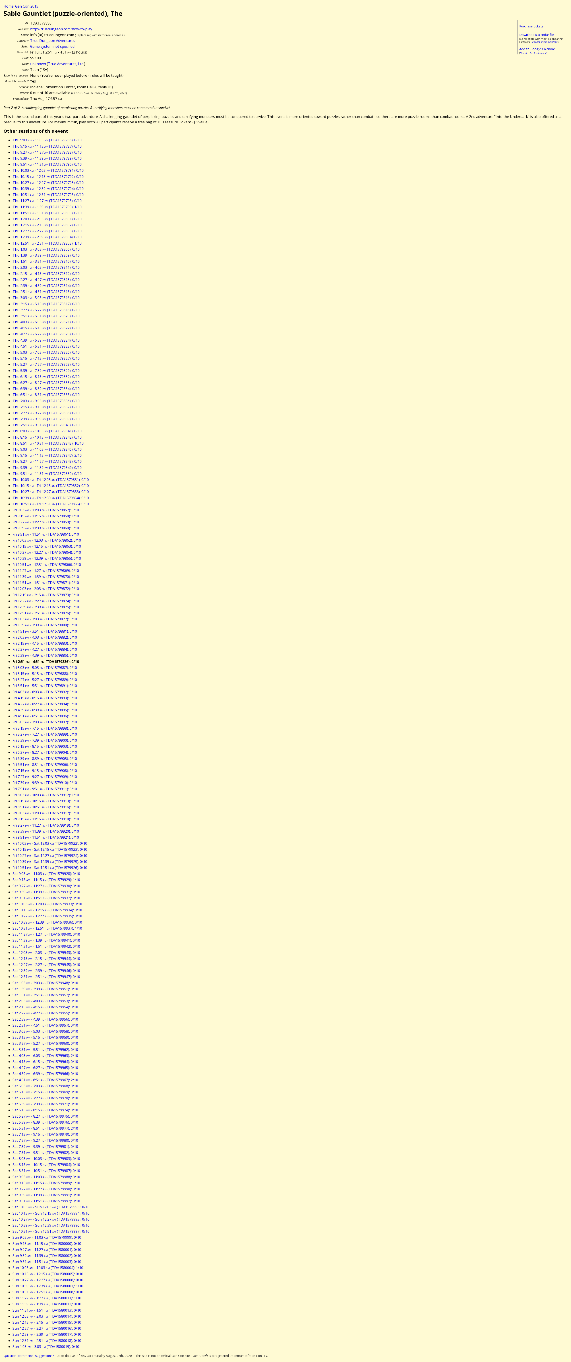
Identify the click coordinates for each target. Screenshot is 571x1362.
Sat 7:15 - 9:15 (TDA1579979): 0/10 (45, 1134)
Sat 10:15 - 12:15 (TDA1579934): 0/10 (47, 910)
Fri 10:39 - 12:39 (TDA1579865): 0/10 (46, 558)
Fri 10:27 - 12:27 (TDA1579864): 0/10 (46, 552)
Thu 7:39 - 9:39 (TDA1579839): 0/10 (46, 419)
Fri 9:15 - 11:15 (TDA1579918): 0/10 (45, 819)
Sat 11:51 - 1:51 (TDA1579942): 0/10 (46, 946)
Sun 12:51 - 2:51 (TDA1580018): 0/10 (46, 1340)
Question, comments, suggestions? (29, 1356)
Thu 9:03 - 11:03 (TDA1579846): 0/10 (47, 449)
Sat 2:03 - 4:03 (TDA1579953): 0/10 (45, 1001)
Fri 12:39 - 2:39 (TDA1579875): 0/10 (45, 607)
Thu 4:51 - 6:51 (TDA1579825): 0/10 (46, 346)
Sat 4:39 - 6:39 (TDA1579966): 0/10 (45, 1073)
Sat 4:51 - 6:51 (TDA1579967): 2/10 (45, 1079)
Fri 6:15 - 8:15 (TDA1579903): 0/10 (44, 746)
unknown (38, 63)
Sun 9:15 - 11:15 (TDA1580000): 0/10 (46, 1243)
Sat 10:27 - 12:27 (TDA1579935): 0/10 (47, 916)
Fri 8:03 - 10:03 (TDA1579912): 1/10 (45, 794)
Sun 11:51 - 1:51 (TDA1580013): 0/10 (46, 1310)
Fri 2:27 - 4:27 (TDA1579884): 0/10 (44, 649)
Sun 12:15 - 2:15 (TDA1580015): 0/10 (46, 1322)
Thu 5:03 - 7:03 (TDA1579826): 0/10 (46, 352)
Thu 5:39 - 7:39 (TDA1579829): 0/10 (46, 370)
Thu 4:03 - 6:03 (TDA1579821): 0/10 (46, 322)
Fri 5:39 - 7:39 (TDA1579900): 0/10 (44, 740)
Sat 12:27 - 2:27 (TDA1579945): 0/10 (46, 964)
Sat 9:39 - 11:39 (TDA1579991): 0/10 (46, 1195)
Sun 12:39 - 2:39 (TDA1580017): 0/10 (46, 1334)
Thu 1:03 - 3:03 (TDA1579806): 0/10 (46, 249)
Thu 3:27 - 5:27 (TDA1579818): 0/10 (46, 309)
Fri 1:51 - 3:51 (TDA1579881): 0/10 (44, 631)
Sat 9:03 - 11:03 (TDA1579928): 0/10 (46, 873)
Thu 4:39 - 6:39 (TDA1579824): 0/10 (46, 340)
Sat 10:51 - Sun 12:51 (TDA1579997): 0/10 (50, 1231)
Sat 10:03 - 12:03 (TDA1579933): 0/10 (47, 904)
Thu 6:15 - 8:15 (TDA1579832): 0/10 (46, 376)
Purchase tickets (531, 26)
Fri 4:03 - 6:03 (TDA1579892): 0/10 (44, 691)
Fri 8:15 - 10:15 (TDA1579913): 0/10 (45, 801)
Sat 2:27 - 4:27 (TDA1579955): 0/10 (45, 1013)
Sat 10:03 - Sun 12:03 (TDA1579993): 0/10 (50, 1207)
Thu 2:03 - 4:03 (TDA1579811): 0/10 (46, 267)
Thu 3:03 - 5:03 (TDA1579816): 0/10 (46, 297)
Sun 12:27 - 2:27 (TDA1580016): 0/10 (46, 1328)
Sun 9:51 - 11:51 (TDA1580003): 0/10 (46, 1261)
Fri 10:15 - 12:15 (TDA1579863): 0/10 (46, 546)
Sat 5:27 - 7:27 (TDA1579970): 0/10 (45, 1098)
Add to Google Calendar (537, 49)
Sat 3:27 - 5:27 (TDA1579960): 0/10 (45, 1043)
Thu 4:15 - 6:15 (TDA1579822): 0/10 (46, 328)
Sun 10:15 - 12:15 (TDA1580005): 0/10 (47, 1273)
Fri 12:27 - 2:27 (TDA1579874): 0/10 (45, 600)
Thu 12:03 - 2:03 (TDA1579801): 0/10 (47, 219)
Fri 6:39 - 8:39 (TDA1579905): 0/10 (44, 758)
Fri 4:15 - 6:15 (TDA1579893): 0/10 (44, 697)
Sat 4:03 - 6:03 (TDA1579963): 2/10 (45, 1055)
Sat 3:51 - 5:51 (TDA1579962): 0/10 (45, 1049)
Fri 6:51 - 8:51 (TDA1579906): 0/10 (44, 764)
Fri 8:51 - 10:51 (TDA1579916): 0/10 (45, 807)
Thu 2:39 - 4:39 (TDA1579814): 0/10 (46, 285)
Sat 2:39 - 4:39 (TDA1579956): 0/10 (45, 1019)
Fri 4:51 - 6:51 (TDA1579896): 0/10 (44, 716)
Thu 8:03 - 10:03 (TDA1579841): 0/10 (47, 431)
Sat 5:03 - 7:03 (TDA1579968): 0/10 (45, 1085)
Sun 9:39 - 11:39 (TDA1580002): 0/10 (46, 1255)
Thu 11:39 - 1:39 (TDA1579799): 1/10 (47, 206)
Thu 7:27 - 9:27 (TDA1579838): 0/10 (46, 413)
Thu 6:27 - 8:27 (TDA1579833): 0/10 (46, 382)
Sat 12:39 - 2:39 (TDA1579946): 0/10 (46, 970)
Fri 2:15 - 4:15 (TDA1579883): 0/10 (44, 643)
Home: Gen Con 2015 (21, 6)
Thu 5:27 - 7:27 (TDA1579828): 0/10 (46, 364)
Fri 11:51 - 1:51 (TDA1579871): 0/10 (45, 582)
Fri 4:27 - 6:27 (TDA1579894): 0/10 (44, 704)
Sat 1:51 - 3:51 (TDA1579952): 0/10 (45, 995)
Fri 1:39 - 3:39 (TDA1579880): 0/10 (44, 625)
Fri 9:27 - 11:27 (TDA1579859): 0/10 (45, 522)
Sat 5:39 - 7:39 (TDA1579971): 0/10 (45, 1104)
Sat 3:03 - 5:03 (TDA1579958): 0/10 (45, 1031)
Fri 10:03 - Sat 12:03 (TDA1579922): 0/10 (49, 843)
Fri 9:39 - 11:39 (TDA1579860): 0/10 (45, 528)
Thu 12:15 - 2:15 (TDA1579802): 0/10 (47, 225)
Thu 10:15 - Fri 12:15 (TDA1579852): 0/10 (50, 485)
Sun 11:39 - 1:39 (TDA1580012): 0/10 (46, 1304)
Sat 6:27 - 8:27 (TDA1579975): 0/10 (45, 1116)
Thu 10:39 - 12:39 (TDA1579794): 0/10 (48, 188)
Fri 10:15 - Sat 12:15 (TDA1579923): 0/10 (49, 849)
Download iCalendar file (536, 35)
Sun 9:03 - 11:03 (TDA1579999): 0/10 (46, 1237)
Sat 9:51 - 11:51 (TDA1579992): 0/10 (46, 1201)
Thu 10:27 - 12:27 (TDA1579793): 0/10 (48, 182)
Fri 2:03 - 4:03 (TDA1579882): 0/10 (44, 637)
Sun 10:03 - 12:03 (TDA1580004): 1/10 (47, 1267)
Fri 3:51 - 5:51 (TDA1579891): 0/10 (44, 685)
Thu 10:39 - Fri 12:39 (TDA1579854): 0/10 (50, 497)
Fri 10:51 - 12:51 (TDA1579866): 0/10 (46, 564)
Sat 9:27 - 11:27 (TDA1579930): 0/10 (46, 885)
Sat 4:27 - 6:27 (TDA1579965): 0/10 (45, 1067)
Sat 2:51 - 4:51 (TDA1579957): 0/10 (45, 1025)
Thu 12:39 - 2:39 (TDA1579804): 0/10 (47, 237)
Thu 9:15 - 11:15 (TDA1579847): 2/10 (47, 455)
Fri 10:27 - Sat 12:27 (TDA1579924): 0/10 (49, 855)
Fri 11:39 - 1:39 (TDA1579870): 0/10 (45, 576)
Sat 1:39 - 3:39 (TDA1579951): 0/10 (45, 988)
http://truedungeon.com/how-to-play (61, 29)
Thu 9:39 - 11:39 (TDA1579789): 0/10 (47, 158)
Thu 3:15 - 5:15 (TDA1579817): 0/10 (46, 303)
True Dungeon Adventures (52, 40)
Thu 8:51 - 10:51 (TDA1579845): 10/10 (48, 443)
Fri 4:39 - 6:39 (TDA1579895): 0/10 (44, 710)
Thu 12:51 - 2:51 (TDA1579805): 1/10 (47, 243)
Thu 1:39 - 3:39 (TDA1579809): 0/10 (46, 255)
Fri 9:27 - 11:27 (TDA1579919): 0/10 (45, 825)
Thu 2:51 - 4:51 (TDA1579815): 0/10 (46, 291)
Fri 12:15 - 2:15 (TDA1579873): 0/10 (45, 594)
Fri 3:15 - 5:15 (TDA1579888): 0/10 (44, 673)
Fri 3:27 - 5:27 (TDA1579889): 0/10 (44, 679)
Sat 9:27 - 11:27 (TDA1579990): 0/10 (46, 1189)
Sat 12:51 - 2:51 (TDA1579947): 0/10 (46, 976)
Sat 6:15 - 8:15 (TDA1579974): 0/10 (45, 1110)
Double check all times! (545, 41)
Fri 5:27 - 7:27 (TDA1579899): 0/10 (44, 734)
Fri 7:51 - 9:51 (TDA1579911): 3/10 (44, 788)
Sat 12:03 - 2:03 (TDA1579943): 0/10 (46, 952)
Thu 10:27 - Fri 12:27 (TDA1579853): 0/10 (50, 491)
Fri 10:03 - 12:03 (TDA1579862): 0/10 (46, 540)
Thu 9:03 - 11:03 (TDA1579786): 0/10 (47, 140)
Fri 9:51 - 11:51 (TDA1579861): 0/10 (45, 534)
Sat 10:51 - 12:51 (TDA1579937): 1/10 (47, 928)
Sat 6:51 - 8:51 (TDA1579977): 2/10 (45, 1128)
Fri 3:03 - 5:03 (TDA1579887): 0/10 (44, 667)
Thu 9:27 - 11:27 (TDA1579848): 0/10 (47, 461)
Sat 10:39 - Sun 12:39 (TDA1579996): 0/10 (50, 1225)
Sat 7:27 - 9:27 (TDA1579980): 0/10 (45, 1140)
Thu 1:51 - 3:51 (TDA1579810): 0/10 (46, 261)
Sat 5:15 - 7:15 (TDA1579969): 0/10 (45, 1092)
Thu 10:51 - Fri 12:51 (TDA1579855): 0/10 (50, 503)
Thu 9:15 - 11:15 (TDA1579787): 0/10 (47, 146)
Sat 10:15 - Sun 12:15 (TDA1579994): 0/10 (50, 1213)
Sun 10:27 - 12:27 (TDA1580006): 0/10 (47, 1279)
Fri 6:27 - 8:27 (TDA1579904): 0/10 (44, 752)
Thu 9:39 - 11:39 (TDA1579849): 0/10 (47, 467)
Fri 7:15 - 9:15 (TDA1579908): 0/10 (44, 770)
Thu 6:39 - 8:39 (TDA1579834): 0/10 (46, 388)
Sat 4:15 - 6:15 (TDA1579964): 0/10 (45, 1061)
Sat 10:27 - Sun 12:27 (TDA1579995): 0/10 (50, 1219)
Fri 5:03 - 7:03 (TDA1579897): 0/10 (44, 722)
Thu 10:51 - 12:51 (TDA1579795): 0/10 (48, 194)
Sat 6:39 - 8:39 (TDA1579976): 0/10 (45, 1122)
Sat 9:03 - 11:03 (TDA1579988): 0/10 (46, 1176)
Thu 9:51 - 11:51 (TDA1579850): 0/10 (47, 473)
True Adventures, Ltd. (66, 63)
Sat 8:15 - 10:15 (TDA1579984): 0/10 (46, 1164)
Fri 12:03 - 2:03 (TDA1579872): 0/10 (45, 588)
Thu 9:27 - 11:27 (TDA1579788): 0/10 (47, 152)
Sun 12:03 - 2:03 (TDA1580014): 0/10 (46, 1316)
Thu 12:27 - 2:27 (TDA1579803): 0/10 (47, 231)
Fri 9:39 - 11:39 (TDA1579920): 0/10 (45, 831)
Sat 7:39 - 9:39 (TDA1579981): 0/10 (45, 1146)
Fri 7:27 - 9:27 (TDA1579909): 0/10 (44, 776)
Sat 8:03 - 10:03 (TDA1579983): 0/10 (46, 1158)
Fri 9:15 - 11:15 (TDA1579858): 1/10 (45, 516)
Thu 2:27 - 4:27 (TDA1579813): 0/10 (46, 279)
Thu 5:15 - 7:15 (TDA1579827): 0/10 (46, 358)
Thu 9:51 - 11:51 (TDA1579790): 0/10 (47, 164)
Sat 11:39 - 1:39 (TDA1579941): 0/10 (46, 940)
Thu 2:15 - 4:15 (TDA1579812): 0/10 (46, 273)
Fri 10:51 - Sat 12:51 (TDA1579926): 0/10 (49, 867)
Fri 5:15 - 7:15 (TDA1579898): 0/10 (44, 728)
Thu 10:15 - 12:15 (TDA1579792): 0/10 (48, 176)
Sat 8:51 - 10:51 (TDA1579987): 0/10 (46, 1170)
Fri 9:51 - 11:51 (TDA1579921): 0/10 (45, 837)
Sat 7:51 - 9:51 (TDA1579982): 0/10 (45, 1152)
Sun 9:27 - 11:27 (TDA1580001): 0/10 (46, 1249)
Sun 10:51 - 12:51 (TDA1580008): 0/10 (47, 1292)
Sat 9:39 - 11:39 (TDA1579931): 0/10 (46, 891)
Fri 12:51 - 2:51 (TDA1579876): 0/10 (45, 613)
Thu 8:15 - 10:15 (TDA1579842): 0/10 (47, 437)
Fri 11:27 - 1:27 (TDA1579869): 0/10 (45, 570)
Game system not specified (52, 46)
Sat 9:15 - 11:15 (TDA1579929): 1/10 (46, 879)
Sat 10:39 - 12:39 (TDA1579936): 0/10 (47, 922)
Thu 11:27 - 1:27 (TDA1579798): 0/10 (47, 200)
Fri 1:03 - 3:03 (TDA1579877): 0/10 (44, 619)
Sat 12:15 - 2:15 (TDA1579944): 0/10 (46, 958)
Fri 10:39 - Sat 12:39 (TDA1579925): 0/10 (49, 861)
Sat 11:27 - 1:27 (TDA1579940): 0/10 (46, 934)
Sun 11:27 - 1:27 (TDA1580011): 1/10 (46, 1298)
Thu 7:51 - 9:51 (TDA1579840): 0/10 (46, 425)
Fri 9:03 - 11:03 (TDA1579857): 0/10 (45, 510)
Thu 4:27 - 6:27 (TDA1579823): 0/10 (46, 334)
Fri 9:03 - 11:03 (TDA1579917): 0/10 (45, 813)
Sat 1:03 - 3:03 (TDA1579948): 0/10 (45, 982)
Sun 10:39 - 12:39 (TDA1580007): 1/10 (47, 1286)
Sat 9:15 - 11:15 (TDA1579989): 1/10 (46, 1182)
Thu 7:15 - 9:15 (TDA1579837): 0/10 (46, 406)
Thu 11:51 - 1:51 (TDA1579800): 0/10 (47, 212)
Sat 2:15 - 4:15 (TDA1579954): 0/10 (45, 1007)
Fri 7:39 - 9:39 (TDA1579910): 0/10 (44, 782)
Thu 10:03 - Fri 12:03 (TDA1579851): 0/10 (50, 479)
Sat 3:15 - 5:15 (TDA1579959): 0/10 (45, 1037)
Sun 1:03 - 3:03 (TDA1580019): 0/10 (45, 1346)
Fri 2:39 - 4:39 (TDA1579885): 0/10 (44, 655)
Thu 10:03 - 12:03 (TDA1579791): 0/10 (48, 170)
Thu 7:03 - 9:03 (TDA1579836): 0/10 (46, 400)
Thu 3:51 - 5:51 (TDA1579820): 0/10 (46, 316)
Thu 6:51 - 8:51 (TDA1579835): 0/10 (46, 394)
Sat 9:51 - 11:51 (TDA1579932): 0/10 (46, 898)
